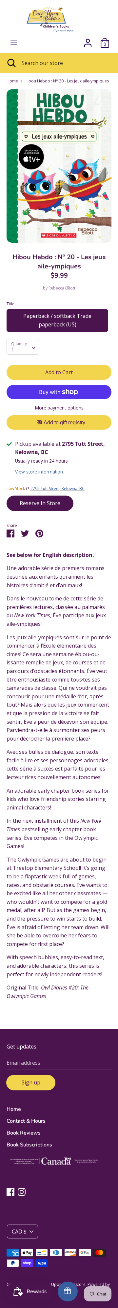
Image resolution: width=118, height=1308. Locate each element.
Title (10, 304)
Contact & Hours (26, 1121)
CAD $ (19, 1231)
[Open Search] (11, 63)
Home (14, 1109)
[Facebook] (10, 1191)
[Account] (87, 40)
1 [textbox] (12, 349)
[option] (59, 166)
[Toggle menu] (14, 43)
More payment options (59, 408)
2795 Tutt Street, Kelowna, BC (57, 488)
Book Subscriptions (29, 1144)
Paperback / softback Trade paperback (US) (57, 320)
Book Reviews (24, 1133)
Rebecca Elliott (62, 288)
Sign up (31, 1082)
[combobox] (23, 347)
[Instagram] (22, 1191)
